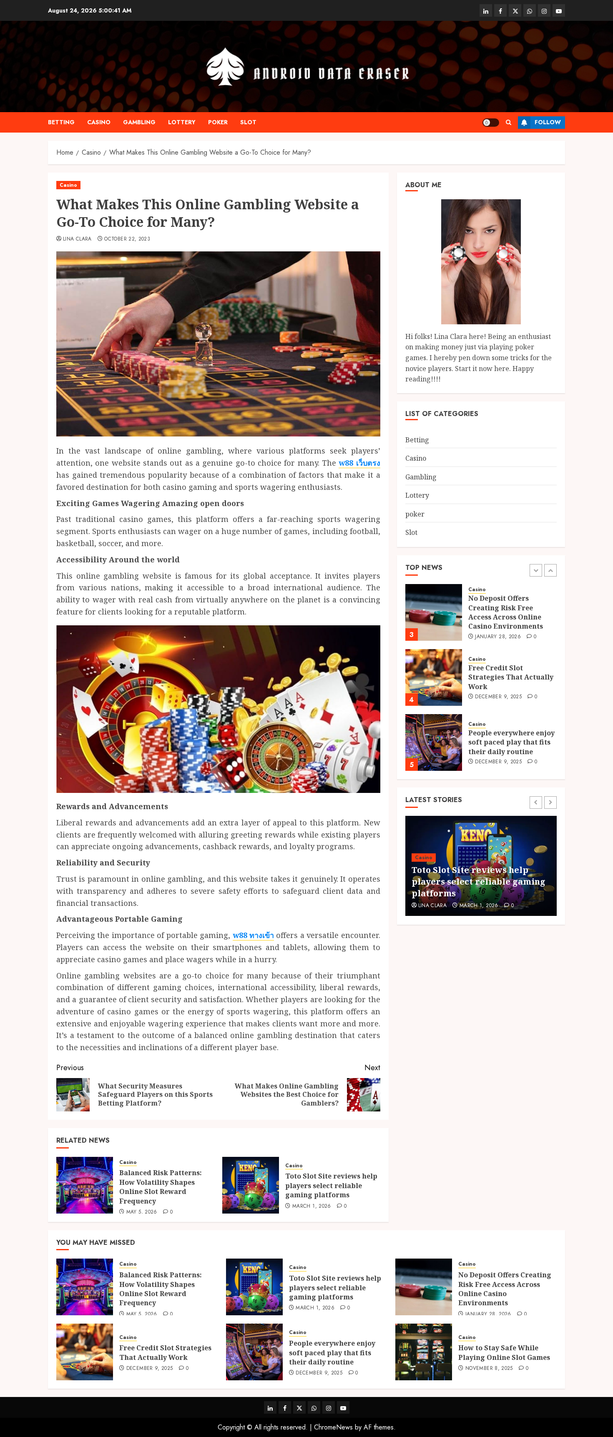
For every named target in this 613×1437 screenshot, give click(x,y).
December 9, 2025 (498, 697)
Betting (61, 122)
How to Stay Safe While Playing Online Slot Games (504, 1352)
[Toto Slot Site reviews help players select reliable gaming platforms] (250, 1185)
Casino (99, 122)
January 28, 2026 (498, 636)
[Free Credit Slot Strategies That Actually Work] (433, 677)
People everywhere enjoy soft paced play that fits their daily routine (511, 742)
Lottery (182, 122)
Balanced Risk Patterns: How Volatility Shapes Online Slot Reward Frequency (160, 1186)
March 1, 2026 (311, 1206)
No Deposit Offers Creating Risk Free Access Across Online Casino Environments (505, 612)
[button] (508, 122)
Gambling (139, 122)
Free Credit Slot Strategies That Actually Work (510, 677)
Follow (548, 122)
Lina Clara (77, 239)
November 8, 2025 (489, 1368)
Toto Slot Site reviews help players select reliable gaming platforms (331, 1185)
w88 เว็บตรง (359, 463)
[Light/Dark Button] (490, 122)
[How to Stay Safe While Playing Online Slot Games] (423, 1352)
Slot (248, 122)
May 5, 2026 (141, 1212)
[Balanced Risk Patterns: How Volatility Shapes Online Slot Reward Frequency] (84, 1185)
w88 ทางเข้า (253, 935)
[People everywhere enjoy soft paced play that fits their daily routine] (433, 742)
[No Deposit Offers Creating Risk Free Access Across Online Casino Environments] (433, 612)
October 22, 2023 (127, 239)
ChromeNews (333, 1427)
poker (218, 122)
